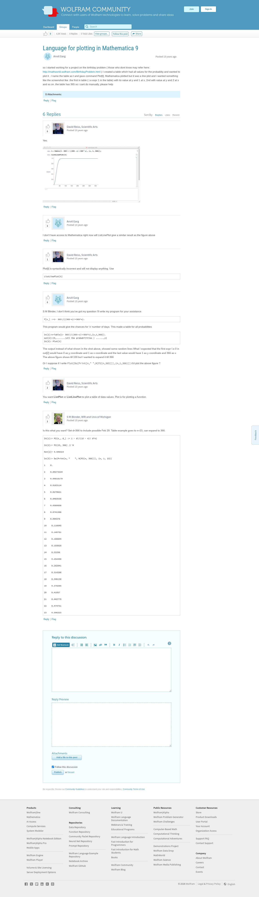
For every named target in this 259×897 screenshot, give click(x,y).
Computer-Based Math (165, 829)
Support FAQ (202, 838)
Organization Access (206, 830)
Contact (200, 867)
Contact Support (204, 843)
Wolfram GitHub (77, 865)
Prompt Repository (79, 845)
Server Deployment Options (41, 872)
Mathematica (33, 817)
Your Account (203, 826)
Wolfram (190, 883)
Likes (167, 115)
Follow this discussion (66, 767)
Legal (201, 883)
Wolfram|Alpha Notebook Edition (44, 838)
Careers (200, 862)
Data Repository (77, 827)
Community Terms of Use (134, 789)
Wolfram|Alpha (161, 812)
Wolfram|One (33, 812)
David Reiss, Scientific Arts (82, 126)
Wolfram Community (122, 865)
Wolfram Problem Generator (168, 817)
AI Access (31, 821)
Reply (46, 100)
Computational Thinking (166, 833)
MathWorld (159, 855)
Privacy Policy (213, 883)
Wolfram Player (35, 859)
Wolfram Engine (35, 855)
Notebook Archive (78, 861)
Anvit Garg (59, 56)
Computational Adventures (167, 838)
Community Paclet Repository (84, 836)
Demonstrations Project (165, 846)
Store (198, 812)
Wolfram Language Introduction (128, 837)
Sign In (208, 9)
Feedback (255, 435)
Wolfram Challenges (164, 821)
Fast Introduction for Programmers (122, 843)
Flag (54, 100)
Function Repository (79, 831)
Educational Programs (122, 829)
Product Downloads (206, 817)
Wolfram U (116, 812)
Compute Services (36, 826)
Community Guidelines (75, 789)
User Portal (202, 821)
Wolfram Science (162, 859)
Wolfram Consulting (79, 812)
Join (191, 9)
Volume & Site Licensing (39, 867)
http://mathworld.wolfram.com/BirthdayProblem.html (71, 71)
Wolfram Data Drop (163, 850)
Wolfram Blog (118, 869)
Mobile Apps (33, 847)
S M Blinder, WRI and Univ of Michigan (89, 417)
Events (199, 871)
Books (114, 857)
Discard (70, 772)
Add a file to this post (66, 757)
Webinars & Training (121, 824)
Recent (175, 115)
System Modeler (35, 830)
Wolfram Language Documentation (121, 818)
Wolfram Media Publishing (167, 864)
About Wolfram (204, 857)
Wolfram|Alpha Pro (37, 843)
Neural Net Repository (80, 841)
